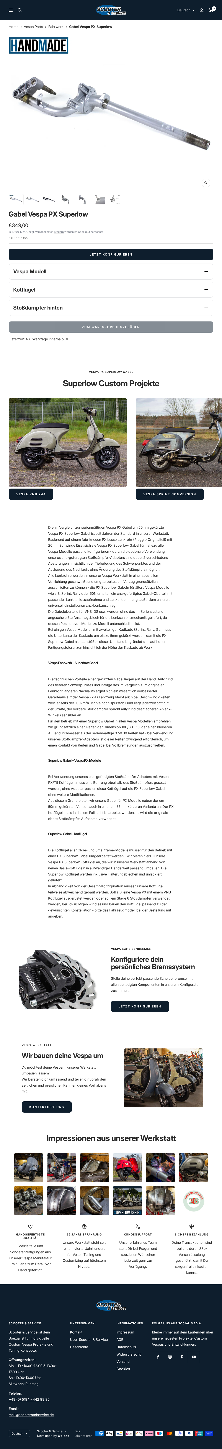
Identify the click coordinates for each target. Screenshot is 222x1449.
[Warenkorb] (211, 10)
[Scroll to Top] (213, 1440)
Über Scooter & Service (89, 1339)
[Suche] (20, 10)
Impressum (125, 1332)
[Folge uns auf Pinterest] (182, 1357)
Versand (123, 1361)
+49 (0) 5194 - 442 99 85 (29, 1399)
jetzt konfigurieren (140, 1006)
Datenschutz (126, 1347)
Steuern (59, 231)
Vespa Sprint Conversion (169, 494)
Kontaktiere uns (46, 1107)
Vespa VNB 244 (31, 494)
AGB (119, 1339)
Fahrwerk (56, 26)
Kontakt (76, 1332)
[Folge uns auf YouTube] (194, 1357)
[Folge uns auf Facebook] (158, 1357)
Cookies (123, 1369)
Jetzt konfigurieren (111, 254)
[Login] (202, 10)
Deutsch (183, 10)
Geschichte (79, 1347)
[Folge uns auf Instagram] (170, 1357)
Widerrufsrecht (128, 1354)
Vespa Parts (33, 26)
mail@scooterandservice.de (31, 1415)
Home (13, 26)
